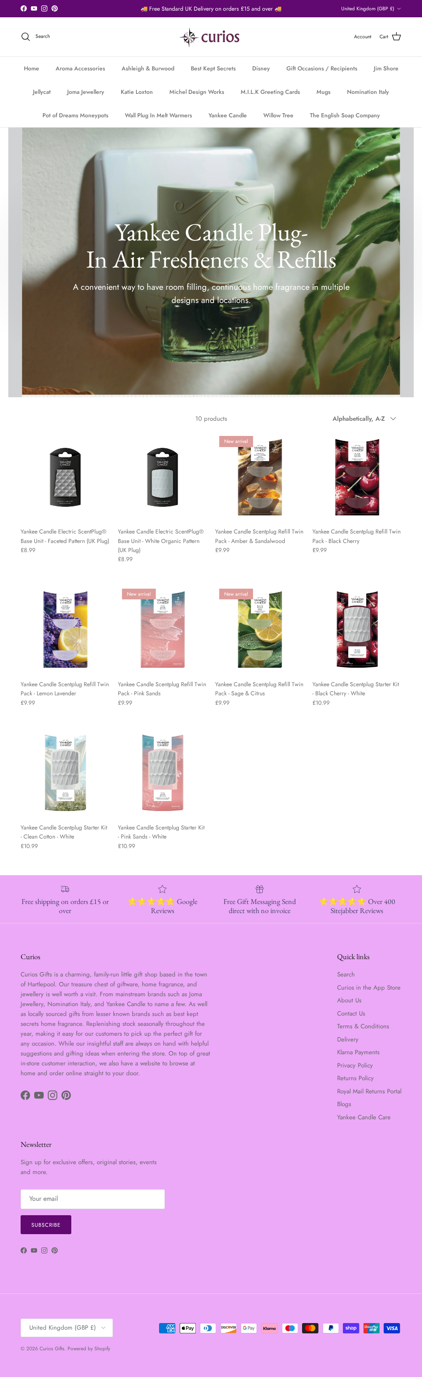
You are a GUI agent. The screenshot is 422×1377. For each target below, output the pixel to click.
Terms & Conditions (363, 1026)
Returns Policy (355, 1078)
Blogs (344, 1104)
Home (31, 68)
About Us (349, 1000)
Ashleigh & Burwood (148, 68)
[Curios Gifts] (211, 37)
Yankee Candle (228, 115)
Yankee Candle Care (364, 1117)
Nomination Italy (368, 92)
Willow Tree (278, 115)
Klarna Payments (358, 1052)
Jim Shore (386, 68)
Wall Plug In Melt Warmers (158, 115)
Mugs (323, 92)
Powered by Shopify (89, 1348)
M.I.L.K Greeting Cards (270, 92)
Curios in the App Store (369, 987)
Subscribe (46, 1225)
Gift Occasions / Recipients (321, 68)
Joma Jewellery (85, 92)
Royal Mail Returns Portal (369, 1091)
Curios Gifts (52, 1348)
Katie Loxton (137, 92)
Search (346, 974)
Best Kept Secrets (213, 68)
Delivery (348, 1039)
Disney (261, 68)
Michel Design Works (196, 92)
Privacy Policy (355, 1065)
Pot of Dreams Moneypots (75, 115)
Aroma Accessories (80, 68)
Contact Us (351, 1013)
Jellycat (42, 92)
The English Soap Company (345, 115)
